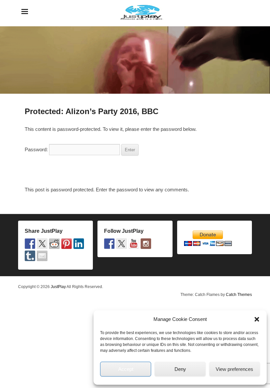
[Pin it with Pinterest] (66, 243)
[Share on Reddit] (54, 243)
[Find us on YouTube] (133, 243)
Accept (125, 369)
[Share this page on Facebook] (30, 243)
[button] (257, 319)
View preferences (234, 369)
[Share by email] (42, 256)
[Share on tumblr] (30, 256)
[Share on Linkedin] (78, 243)
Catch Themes (239, 294)
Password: (37, 149)
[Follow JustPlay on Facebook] (109, 243)
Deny (180, 369)
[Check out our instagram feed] (146, 243)
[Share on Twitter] (42, 243)
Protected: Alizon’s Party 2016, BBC (91, 111)
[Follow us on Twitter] (121, 243)
